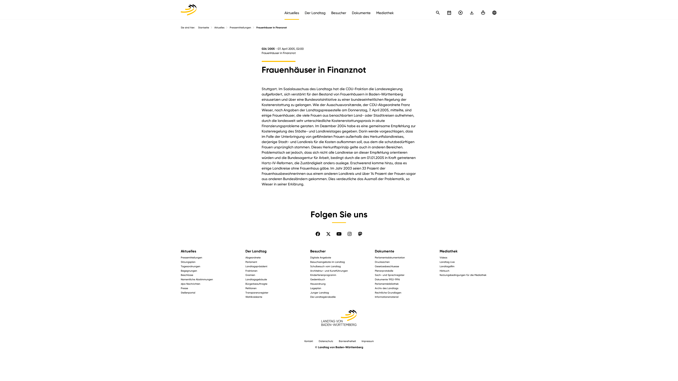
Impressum (368, 341)
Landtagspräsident (256, 266)
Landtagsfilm (447, 266)
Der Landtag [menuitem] (315, 13)
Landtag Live (447, 261)
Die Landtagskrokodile (323, 296)
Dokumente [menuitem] (361, 13)
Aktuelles (219, 27)
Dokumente (384, 251)
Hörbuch (444, 270)
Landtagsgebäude (256, 279)
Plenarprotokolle (384, 270)
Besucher (318, 251)
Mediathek (449, 251)
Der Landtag (256, 251)
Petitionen (251, 288)
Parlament (251, 261)
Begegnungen (189, 270)
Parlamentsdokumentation (390, 257)
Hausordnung (318, 283)
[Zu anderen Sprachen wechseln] (494, 12)
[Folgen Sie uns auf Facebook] (318, 234)
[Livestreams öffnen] (460, 12)
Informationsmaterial (387, 296)
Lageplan (315, 288)
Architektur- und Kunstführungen (329, 270)
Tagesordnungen (190, 266)
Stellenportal (188, 292)
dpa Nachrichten (190, 283)
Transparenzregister (256, 292)
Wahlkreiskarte (253, 296)
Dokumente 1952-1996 (387, 279)
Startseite (203, 27)
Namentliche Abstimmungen (197, 279)
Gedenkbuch (317, 279)
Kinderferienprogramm (323, 274)
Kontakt (308, 341)
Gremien (250, 274)
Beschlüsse (187, 274)
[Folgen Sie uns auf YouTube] (339, 234)
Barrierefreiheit (347, 341)
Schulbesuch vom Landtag (325, 266)
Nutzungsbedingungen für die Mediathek (463, 274)
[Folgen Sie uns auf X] (328, 234)
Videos (443, 257)
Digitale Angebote (320, 257)
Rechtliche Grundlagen (388, 292)
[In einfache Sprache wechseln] (472, 12)
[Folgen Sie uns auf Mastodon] (360, 234)
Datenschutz (326, 341)
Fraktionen (251, 270)
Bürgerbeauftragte (256, 283)
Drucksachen (382, 261)
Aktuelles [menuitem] (291, 13)
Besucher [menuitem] (338, 13)
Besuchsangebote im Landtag (327, 261)
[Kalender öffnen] (449, 12)
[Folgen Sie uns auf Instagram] (349, 234)
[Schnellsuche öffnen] (438, 12)
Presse (184, 288)
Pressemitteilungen (240, 27)
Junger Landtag (319, 292)
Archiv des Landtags (386, 288)
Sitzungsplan (188, 261)
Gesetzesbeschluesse (387, 266)
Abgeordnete (253, 257)
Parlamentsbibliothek (387, 283)
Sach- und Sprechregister (390, 274)
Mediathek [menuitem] (385, 13)
